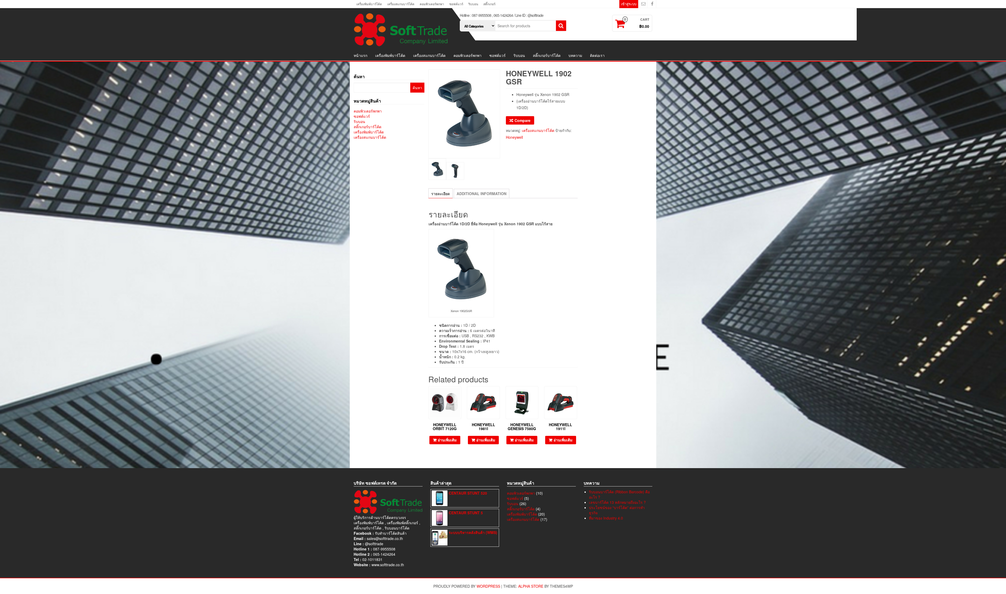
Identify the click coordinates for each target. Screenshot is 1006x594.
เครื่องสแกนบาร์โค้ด (400, 4)
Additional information (481, 193)
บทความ (575, 55)
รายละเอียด (440, 193)
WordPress (488, 586)
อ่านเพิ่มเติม (447, 439)
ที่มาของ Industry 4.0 (606, 518)
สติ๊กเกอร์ (489, 4)
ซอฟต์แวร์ (456, 4)
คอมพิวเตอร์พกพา (432, 4)
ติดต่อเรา (597, 55)
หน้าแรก (360, 55)
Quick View (459, 394)
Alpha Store (530, 586)
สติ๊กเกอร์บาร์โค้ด (547, 55)
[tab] (440, 193)
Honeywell (514, 137)
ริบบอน (473, 4)
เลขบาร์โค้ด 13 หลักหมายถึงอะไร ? (617, 502)
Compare (523, 120)
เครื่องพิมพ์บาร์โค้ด (369, 4)
